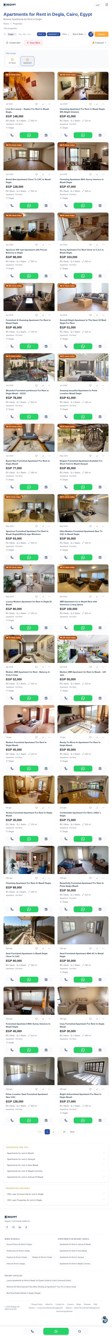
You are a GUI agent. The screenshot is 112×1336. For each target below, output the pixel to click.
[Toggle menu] (107, 5)
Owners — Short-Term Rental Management (83, 1308)
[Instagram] (13, 1227)
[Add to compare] (43, 104)
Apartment (52, 34)
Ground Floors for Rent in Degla (19, 1244)
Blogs (79, 1304)
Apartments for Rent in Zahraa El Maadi (75, 1244)
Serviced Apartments (64, 1311)
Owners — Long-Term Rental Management (46, 1308)
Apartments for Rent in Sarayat (72, 1257)
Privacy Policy (36, 1304)
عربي (98, 5)
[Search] (79, 1331)
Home (6, 24)
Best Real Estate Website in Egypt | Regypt (23, 1293)
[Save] (36, 104)
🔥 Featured (98, 43)
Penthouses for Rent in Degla (18, 1251)
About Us (49, 1304)
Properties (17, 24)
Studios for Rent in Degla (42, 1257)
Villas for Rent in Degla (16, 1264)
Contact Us (60, 1304)
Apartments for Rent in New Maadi (73, 1251)
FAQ (95, 1304)
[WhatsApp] (29, 135)
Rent (40, 34)
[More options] (49, 104)
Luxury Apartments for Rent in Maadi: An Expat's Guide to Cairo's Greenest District (39, 1281)
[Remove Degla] (15, 34)
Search (101, 34)
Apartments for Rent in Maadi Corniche (75, 1264)
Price (65, 34)
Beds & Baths (78, 34)
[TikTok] (26, 1227)
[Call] (12, 135)
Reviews (87, 1304)
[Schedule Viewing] (46, 135)
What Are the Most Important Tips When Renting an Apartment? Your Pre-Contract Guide (41, 1287)
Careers (70, 1304)
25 (64, 1132)
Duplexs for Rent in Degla (17, 1257)
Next (72, 1132)
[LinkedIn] (20, 1227)
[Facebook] (7, 1227)
